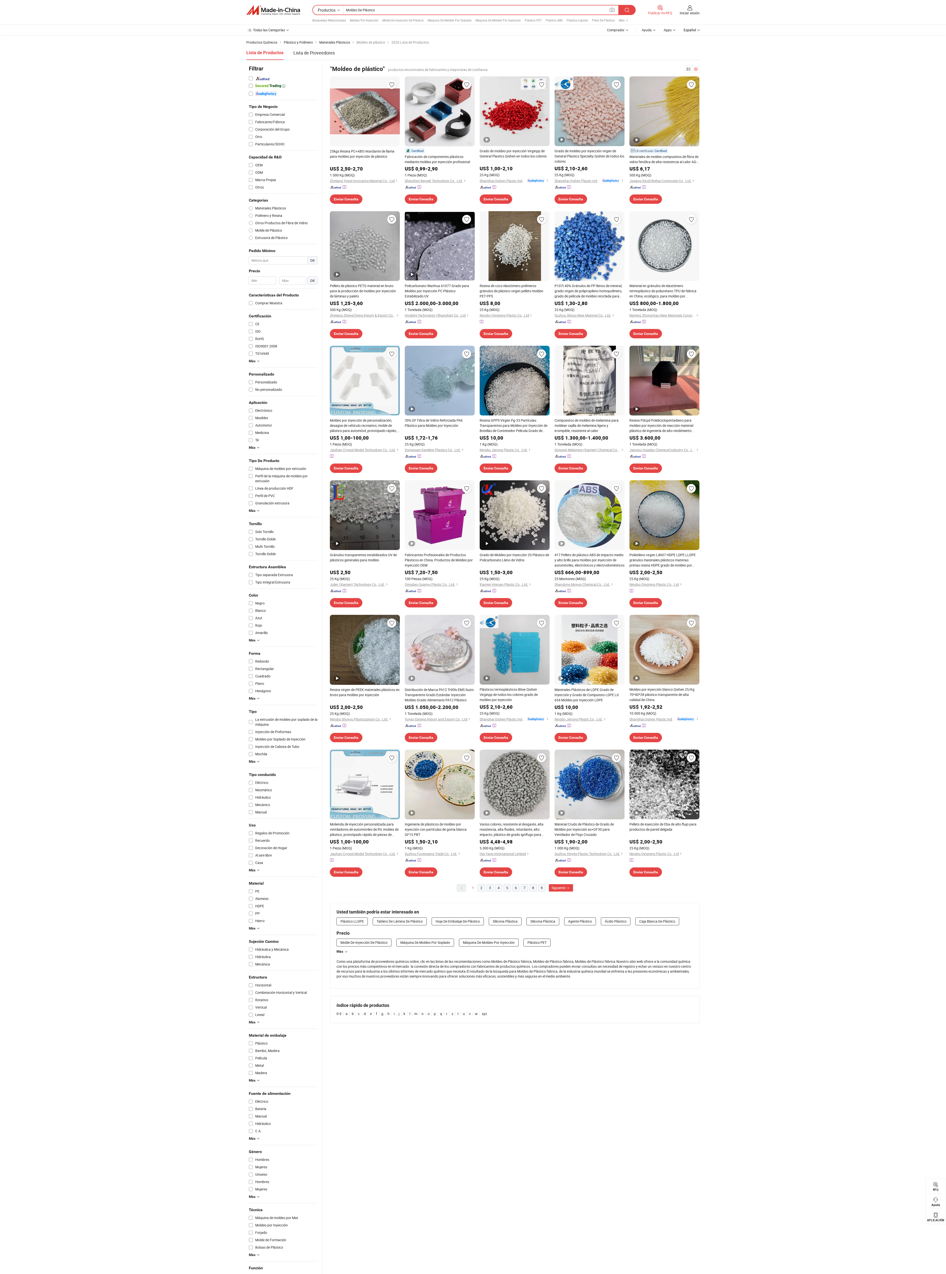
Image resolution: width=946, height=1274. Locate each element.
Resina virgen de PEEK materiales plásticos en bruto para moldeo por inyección (365, 692)
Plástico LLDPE (352, 921)
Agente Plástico (580, 921)
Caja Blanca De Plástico (657, 921)
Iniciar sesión (690, 13)
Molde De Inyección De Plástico (403, 20)
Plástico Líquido (577, 20)
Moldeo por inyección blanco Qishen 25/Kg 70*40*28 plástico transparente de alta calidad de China (661, 694)
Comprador (616, 30)
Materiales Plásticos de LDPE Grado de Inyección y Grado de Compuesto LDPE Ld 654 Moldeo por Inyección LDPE (587, 694)
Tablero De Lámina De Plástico (400, 921)
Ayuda (647, 30)
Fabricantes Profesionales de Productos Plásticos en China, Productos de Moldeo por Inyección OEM (439, 560)
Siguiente (559, 887)
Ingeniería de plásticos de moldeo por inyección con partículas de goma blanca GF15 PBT (436, 829)
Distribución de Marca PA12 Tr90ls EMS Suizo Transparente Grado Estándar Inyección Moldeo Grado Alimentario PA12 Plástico (439, 694)
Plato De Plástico (603, 20)
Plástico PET (533, 20)
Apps (668, 30)
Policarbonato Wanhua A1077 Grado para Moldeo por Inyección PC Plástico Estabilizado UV (437, 290)
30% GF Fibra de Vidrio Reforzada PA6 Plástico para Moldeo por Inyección (434, 423)
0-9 (339, 1013)
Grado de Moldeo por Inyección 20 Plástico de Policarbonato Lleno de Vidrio (514, 557)
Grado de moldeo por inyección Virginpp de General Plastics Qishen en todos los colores (513, 153)
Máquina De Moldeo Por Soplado (450, 20)
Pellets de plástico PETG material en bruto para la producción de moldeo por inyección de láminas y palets (363, 290)
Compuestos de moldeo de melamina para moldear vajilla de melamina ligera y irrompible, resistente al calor (587, 425)
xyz (484, 1013)
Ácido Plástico (615, 921)
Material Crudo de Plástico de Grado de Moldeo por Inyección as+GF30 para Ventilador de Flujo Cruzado (584, 829)
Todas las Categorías (269, 30)
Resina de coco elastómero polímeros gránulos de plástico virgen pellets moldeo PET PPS (511, 290)
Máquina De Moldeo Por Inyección (498, 20)
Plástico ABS (554, 20)
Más (340, 951)
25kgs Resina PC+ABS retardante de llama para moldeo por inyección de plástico (362, 154)
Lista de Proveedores (314, 53)
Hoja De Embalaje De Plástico (458, 921)
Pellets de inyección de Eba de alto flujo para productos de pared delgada (662, 827)
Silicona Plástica (505, 921)
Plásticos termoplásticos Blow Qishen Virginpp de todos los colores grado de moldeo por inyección (509, 694)
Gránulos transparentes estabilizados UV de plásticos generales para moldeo (363, 557)
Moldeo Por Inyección (364, 20)
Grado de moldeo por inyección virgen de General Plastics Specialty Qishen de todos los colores (589, 156)
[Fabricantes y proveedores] (273, 10)
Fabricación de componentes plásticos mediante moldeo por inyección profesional (437, 159)
